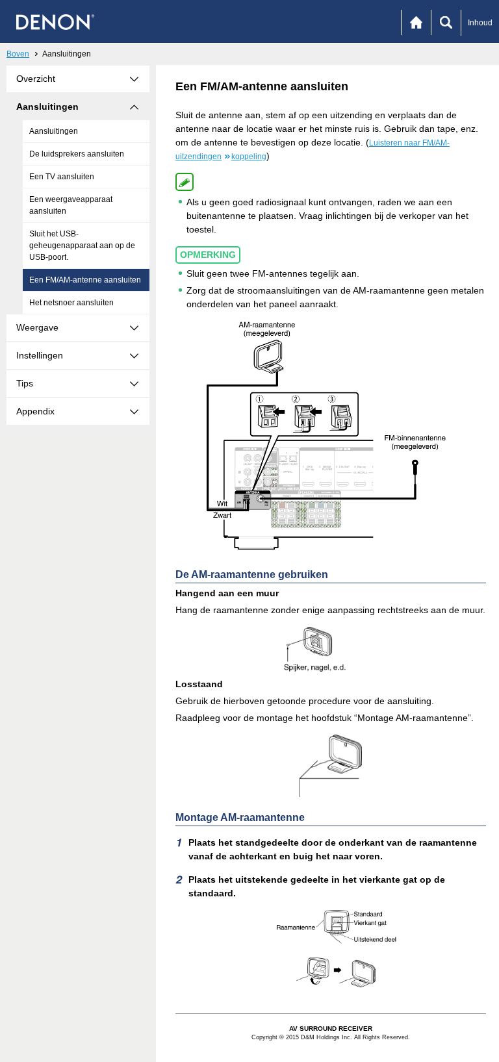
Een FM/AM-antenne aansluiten (85, 279)
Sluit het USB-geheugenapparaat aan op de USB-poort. (82, 245)
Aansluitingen (53, 131)
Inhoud (480, 22)
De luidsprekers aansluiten (76, 153)
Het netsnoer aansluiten (71, 302)
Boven (17, 53)
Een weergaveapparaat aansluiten (70, 205)
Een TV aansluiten (61, 176)
